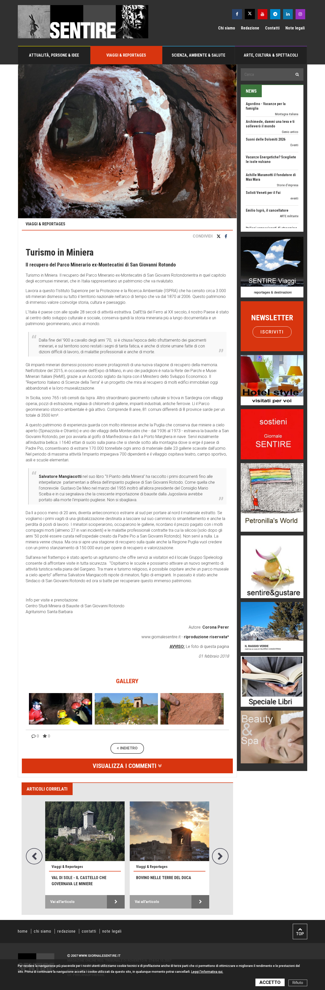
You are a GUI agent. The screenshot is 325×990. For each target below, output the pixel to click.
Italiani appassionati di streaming (271, 202)
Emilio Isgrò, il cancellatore (267, 185)
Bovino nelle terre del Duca (163, 877)
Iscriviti (272, 331)
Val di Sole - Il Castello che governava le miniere (79, 880)
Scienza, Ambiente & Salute (198, 55)
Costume (292, 208)
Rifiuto (297, 983)
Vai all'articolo (62, 902)
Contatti (272, 28)
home (23, 931)
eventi (294, 173)
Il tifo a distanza (258, 220)
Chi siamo (226, 28)
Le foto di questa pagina (207, 646)
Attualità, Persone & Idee (54, 55)
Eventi (294, 119)
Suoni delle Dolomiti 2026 (265, 114)
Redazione (250, 28)
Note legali (295, 28)
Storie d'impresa (287, 159)
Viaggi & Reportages (126, 55)
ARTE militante (289, 190)
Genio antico (290, 106)
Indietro (128, 748)
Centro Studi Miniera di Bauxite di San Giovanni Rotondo (75, 605)
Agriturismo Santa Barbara (49, 611)
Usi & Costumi (288, 226)
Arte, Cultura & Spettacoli (271, 55)
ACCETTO (270, 982)
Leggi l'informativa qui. (207, 972)
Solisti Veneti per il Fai (263, 167)
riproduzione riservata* (206, 636)
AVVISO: (177, 646)
